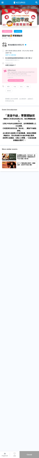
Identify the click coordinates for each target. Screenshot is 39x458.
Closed (29, 455)
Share (34, 7)
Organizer (5, 456)
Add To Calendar (10, 55)
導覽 (8, 86)
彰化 (21, 86)
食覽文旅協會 (9, 65)
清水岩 (9, 91)
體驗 (28, 86)
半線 (15, 86)
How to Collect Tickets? (15, 80)
